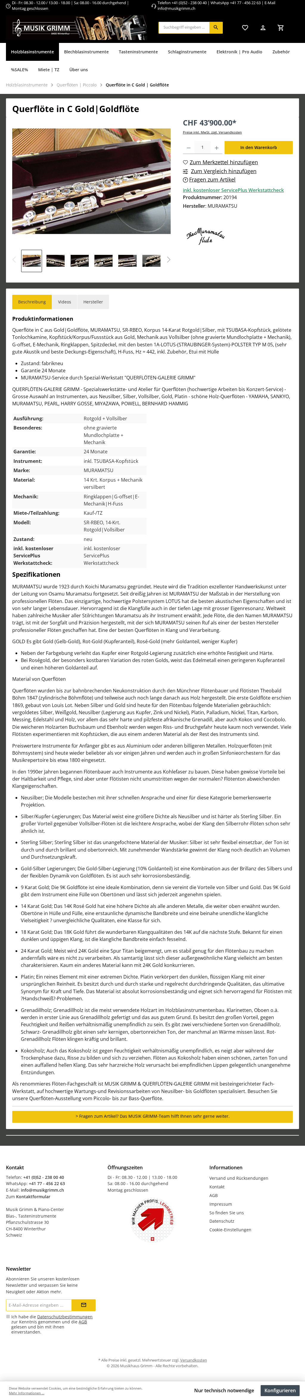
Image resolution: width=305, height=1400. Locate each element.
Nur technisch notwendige (224, 1390)
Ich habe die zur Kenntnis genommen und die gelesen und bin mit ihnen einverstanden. (52, 1324)
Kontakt (217, 1187)
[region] (91, 194)
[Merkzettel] (245, 27)
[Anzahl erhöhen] (216, 147)
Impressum (220, 1204)
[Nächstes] (168, 260)
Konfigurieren (280, 1390)
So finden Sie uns (226, 1212)
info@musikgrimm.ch (176, 8)
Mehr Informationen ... (26, 1393)
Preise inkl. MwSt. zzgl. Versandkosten (212, 132)
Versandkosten (193, 1360)
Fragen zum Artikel (212, 179)
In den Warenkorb (258, 147)
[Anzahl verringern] (188, 147)
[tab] (32, 302)
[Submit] (84, 1305)
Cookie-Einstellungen (230, 1229)
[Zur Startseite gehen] (76, 27)
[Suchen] (216, 28)
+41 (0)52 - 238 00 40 (189, 2)
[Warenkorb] (280, 27)
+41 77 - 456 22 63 (246, 2)
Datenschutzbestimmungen (65, 1317)
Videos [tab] (64, 302)
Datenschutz (221, 1221)
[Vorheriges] (14, 260)
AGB (213, 1195)
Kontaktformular (33, 1196)
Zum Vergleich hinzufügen (223, 171)
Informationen (225, 1167)
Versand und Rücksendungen (238, 1178)
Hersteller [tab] (93, 302)
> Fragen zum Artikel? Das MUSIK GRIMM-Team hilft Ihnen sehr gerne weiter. (153, 1116)
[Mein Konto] (263, 27)
